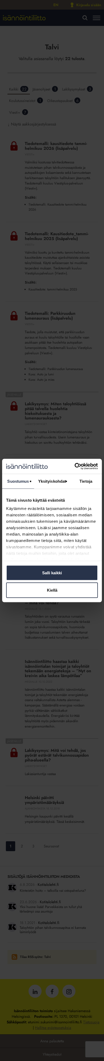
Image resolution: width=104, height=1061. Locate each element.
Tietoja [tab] (85, 481)
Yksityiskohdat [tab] (52, 481)
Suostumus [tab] (18, 481)
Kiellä (52, 590)
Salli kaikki (52, 572)
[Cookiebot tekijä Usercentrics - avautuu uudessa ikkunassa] (75, 466)
